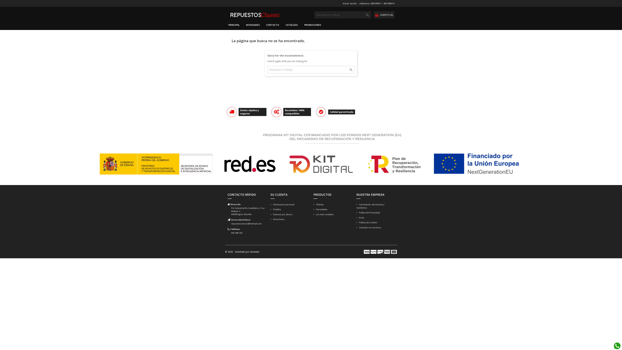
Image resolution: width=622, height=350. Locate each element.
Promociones (312, 24)
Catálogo (292, 24)
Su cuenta (279, 195)
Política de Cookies (367, 222)
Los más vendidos (325, 214)
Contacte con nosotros (369, 227)
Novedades (253, 24)
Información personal (283, 204)
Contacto (272, 24)
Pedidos (277, 209)
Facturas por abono (282, 214)
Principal (234, 24)
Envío (361, 217)
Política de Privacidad (369, 212)
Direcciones (279, 219)
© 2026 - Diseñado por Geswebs (242, 251)
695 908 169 (236, 232)
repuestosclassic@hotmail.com (246, 223)
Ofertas (320, 204)
